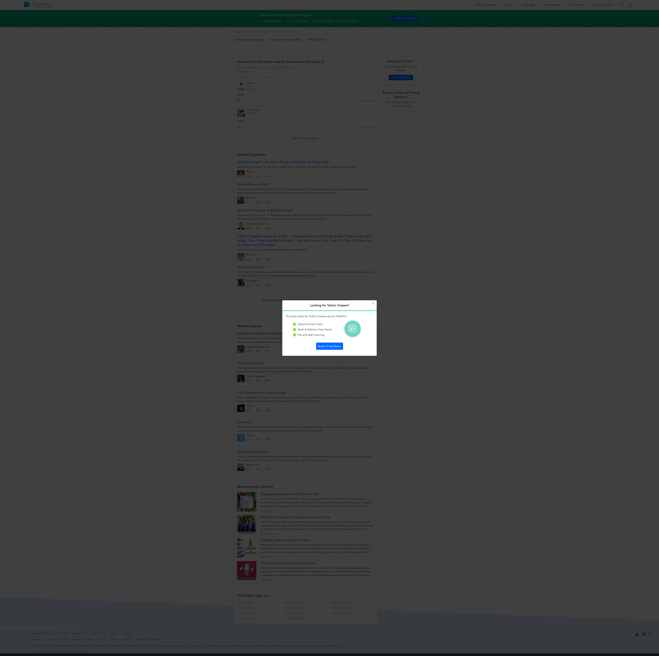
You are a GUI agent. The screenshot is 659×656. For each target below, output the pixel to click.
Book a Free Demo (329, 346)
